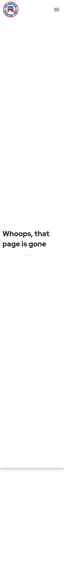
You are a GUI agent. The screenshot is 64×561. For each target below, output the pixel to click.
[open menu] (57, 9)
